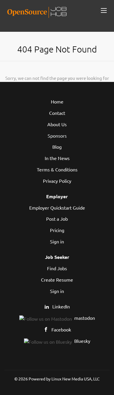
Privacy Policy (57, 181)
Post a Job (57, 219)
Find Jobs (57, 268)
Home (57, 101)
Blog (57, 147)
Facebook (61, 329)
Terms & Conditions (57, 169)
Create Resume (57, 279)
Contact (57, 113)
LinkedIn (61, 306)
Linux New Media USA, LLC (75, 378)
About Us (57, 124)
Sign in (57, 241)
